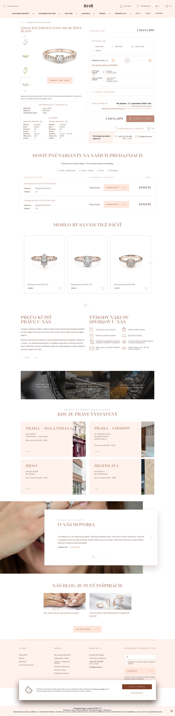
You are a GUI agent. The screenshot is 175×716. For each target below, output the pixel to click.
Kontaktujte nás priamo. (142, 106)
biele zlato (100, 46)
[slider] (127, 60)
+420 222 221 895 (125, 136)
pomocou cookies (98, 689)
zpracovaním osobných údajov (141, 663)
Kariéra (21, 658)
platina (98, 50)
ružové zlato (139, 46)
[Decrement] (113, 60)
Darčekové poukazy (61, 673)
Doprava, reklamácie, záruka (62, 662)
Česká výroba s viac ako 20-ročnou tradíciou (139, 348)
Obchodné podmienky (62, 655)
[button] (151, 263)
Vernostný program (26, 665)
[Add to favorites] (59, 289)
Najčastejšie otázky (61, 658)
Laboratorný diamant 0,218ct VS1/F (112, 79)
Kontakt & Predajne (96, 655)
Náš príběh (23, 655)
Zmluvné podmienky (137, 679)
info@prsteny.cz (145, 136)
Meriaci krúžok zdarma (136, 329)
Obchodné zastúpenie (97, 658)
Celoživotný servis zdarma (105, 329)
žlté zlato (118, 46)
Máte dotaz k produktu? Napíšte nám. (108, 348)
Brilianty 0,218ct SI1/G (111, 72)
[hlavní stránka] (88, 8)
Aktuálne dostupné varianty (113, 108)
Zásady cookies (60, 670)
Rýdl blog (22, 662)
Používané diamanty (61, 666)
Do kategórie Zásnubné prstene (39, 22)
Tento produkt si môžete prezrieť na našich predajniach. (140, 342)
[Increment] (150, 60)
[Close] (171, 711)
